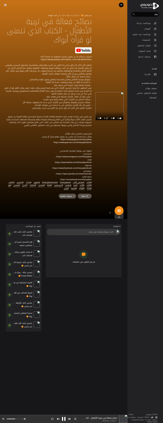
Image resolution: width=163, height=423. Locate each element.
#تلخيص (20, 182)
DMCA (147, 417)
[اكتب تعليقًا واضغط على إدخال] (83, 232)
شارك (83, 196)
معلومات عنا (132, 417)
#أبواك (82, 188)
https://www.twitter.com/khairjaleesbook (73, 162)
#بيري (66, 188)
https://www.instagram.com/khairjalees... (73, 156)
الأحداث (147, 74)
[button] (145, 14)
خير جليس (87, 15)
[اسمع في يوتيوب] (83, 50)
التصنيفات (146, 40)
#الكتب (11, 182)
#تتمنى (16, 185)
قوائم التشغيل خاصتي (147, 93)
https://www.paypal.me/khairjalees (76, 139)
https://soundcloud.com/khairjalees (76, 179)
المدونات (140, 417)
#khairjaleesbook (50, 182)
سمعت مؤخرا (151, 88)
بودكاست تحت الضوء (142, 34)
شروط (154, 419)
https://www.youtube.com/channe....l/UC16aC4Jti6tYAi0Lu (66, 59)
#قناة (49, 185)
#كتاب (89, 182)
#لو (9, 185)
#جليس (68, 185)
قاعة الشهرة (145, 51)
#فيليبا (74, 188)
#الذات (28, 182)
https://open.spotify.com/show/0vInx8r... (73, 174)
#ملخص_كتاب (78, 182)
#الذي (24, 185)
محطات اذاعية (144, 57)
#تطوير (37, 182)
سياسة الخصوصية (138, 419)
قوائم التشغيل (144, 45)
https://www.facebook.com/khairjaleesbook (72, 168)
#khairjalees (65, 182)
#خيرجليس (58, 185)
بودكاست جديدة (144, 23)
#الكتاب (33, 185)
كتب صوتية (52, 15)
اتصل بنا (148, 419)
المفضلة (153, 97)
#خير (75, 185)
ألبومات (147, 29)
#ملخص (41, 185)
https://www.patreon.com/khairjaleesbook (72, 142)
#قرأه (89, 188)
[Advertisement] (24, 372)
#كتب (82, 185)
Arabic (131, 414)
